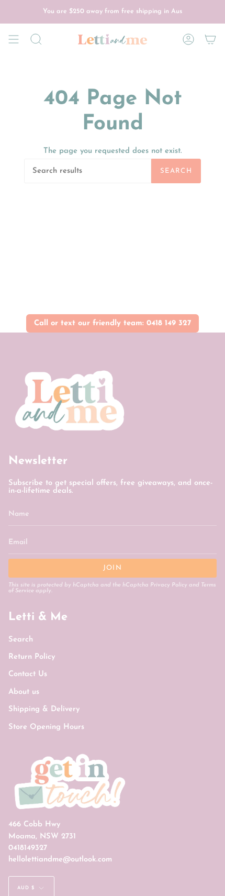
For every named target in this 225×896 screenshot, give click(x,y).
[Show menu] (13, 39)
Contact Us (27, 674)
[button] (36, 39)
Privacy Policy (168, 585)
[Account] (188, 39)
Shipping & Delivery (44, 709)
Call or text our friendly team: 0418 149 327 (112, 323)
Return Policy (31, 657)
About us (23, 692)
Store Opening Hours (46, 727)
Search (176, 171)
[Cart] (210, 39)
